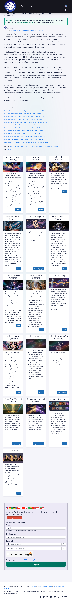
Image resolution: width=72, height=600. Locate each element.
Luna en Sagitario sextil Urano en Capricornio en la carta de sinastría (24, 136)
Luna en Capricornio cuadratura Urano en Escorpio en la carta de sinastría (26, 122)
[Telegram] (51, 596)
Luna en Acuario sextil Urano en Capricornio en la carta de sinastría (24, 116)
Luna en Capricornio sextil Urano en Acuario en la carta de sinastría (24, 128)
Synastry (17, 30)
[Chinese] (24, 508)
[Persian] (41, 508)
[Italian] (22, 508)
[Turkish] (33, 508)
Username (9, 525)
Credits (6, 588)
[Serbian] (36, 508)
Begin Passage (16, 444)
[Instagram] (44, 596)
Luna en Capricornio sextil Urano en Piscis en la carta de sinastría (23, 125)
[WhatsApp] (58, 596)
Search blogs (11, 149)
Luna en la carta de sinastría (35, 146)
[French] (17, 508)
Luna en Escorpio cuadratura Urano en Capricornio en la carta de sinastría (26, 142)
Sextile (41, 30)
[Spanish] (10, 508)
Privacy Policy (34, 560)
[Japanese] (26, 508)
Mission (39, 586)
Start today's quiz (38, 269)
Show (18, 210)
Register (8, 20)
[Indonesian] (43, 508)
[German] (14, 508)
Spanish (13, 30)
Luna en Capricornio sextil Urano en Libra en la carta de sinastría (23, 133)
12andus (10, 27)
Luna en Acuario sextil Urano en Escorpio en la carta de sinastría (23, 119)
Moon (22, 30)
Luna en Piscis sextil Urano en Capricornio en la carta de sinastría (23, 113)
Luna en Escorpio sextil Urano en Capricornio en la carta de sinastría (24, 111)
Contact (33, 586)
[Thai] (38, 508)
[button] (66, 6)
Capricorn (26, 30)
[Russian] (19, 508)
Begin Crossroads (38, 444)
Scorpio (37, 30)
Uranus (32, 30)
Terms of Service (47, 586)
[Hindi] (31, 508)
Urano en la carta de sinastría (52, 146)
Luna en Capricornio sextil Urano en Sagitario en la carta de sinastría (24, 131)
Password (9, 541)
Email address (11, 534)
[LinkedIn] (62, 596)
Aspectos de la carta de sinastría (18, 146)
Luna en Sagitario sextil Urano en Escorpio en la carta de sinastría (23, 139)
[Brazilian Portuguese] (12, 508)
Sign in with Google (16, 518)
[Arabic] (29, 508)
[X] (47, 596)
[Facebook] (40, 596)
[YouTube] (55, 596)
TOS (25, 560)
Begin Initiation (62, 392)
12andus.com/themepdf (25, 22)
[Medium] (65, 596)
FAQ (63, 586)
